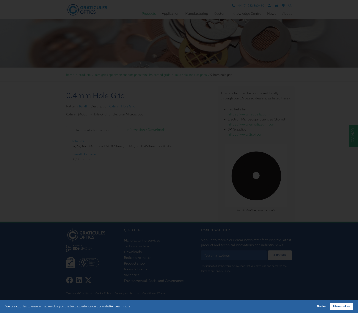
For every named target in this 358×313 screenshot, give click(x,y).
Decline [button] (321, 306)
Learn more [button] (122, 306)
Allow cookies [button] (341, 306)
